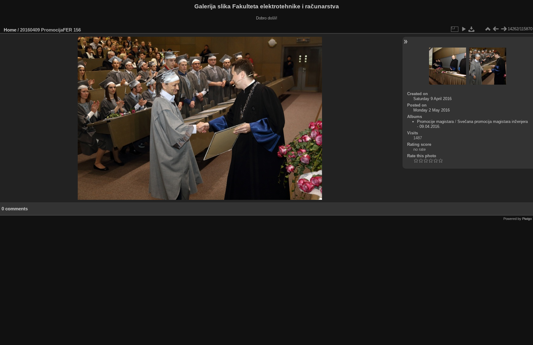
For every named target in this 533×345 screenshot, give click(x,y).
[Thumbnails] (488, 29)
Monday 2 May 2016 (431, 110)
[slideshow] (464, 29)
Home (10, 29)
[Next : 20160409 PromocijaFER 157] (504, 29)
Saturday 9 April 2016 (432, 98)
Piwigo (527, 219)
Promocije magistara (435, 121)
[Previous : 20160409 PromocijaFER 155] (496, 29)
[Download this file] (472, 29)
